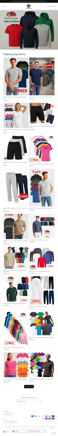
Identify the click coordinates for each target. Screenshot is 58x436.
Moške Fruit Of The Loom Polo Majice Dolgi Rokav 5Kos (15, 303)
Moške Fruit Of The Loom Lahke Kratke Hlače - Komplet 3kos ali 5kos (41, 127)
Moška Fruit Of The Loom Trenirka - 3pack (38, 306)
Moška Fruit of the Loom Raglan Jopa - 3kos (38, 240)
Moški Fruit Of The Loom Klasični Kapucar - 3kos (14, 347)
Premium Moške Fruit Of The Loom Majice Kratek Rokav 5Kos (15, 97)
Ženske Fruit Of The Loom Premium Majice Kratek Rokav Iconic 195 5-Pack (15, 379)
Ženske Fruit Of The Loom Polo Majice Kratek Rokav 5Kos (41, 379)
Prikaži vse (29, 386)
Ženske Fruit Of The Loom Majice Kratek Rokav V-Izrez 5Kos (41, 164)
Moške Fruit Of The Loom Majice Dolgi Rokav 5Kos (39, 271)
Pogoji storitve (42, 426)
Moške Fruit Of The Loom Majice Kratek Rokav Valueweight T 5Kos (16, 241)
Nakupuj (29, 41)
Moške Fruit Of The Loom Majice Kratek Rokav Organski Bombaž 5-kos (15, 271)
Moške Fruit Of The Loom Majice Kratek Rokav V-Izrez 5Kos (41, 337)
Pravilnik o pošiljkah (50, 426)
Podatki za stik (52, 428)
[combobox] (20, 431)
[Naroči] (40, 401)
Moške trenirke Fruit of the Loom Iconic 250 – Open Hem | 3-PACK (16, 209)
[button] (3, 6)
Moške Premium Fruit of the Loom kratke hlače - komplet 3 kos (16, 163)
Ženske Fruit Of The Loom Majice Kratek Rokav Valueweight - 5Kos (16, 130)
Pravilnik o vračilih (25, 426)
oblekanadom (10, 426)
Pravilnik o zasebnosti (34, 426)
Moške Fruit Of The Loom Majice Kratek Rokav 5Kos (40, 97)
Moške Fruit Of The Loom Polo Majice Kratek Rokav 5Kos (41, 208)
